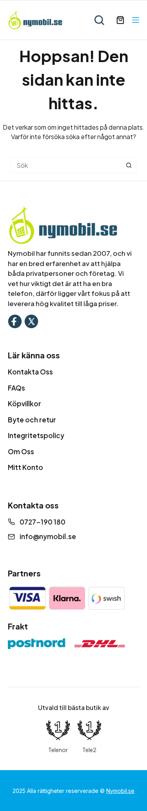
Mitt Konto (25, 467)
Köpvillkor (24, 403)
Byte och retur (32, 419)
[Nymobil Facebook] (15, 320)
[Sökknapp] (129, 165)
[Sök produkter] (99, 20)
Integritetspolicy (36, 435)
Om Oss (21, 451)
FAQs (16, 387)
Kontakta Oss (30, 371)
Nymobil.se (120, 790)
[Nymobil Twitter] (31, 320)
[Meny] (135, 20)
